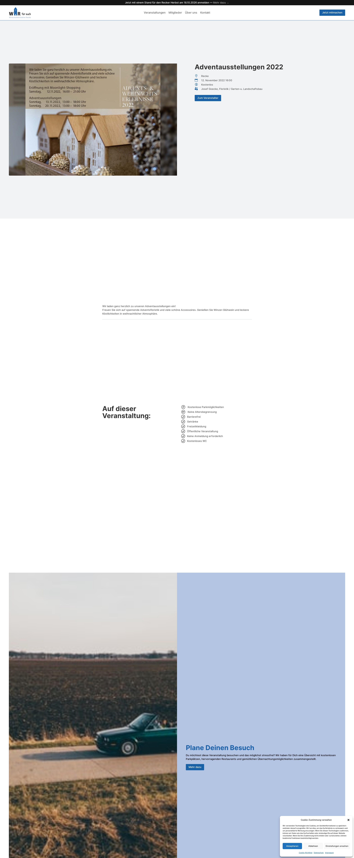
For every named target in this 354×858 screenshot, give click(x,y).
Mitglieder (175, 13)
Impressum (329, 853)
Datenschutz (319, 853)
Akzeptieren (292, 846)
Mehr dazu (195, 767)
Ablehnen (313, 846)
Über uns (191, 13)
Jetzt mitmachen (332, 12)
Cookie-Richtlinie (305, 853)
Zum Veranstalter (207, 97)
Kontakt (205, 13)
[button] (348, 820)
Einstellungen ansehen (337, 846)
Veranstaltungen (155, 13)
